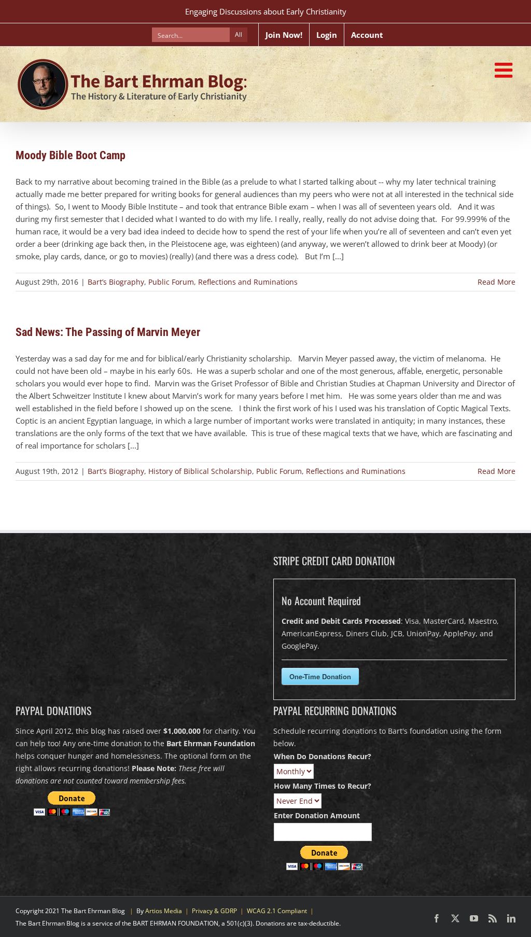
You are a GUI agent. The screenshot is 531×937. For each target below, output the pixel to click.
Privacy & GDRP (214, 910)
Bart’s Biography (116, 282)
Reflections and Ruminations (248, 282)
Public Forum (171, 282)
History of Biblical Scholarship (200, 471)
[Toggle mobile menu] (505, 70)
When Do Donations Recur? (322, 756)
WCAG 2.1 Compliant (277, 910)
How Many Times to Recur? (322, 786)
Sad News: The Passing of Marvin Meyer (108, 332)
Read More (496, 282)
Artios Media (163, 910)
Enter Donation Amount (317, 815)
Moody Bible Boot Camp (70, 155)
